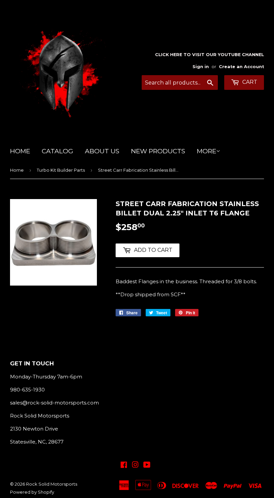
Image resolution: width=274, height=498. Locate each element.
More (206, 151)
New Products (158, 151)
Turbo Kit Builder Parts (61, 170)
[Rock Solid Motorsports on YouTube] (146, 465)
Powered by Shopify (32, 492)
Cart (249, 82)
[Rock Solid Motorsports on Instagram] (135, 465)
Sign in (200, 66)
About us (102, 151)
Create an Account (241, 66)
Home (20, 151)
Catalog (57, 151)
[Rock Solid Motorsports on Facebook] (123, 465)
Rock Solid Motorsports (51, 484)
